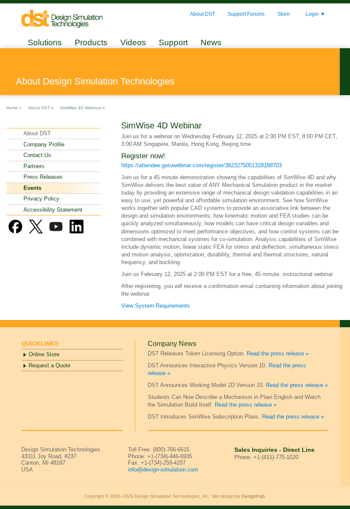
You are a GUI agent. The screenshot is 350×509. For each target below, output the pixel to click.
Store (283, 14)
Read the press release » (278, 353)
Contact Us (37, 155)
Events (32, 188)
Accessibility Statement (52, 210)
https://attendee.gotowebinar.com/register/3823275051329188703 (201, 165)
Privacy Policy (41, 198)
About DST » (41, 107)
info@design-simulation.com (163, 469)
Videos (133, 42)
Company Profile (43, 144)
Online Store (44, 354)
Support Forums (246, 14)
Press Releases (43, 177)
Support (173, 42)
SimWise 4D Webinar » (82, 107)
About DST (202, 14)
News (211, 42)
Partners (33, 166)
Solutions (45, 42)
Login (315, 14)
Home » (14, 107)
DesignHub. (254, 496)
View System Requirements (155, 305)
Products (91, 42)
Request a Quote (49, 365)
